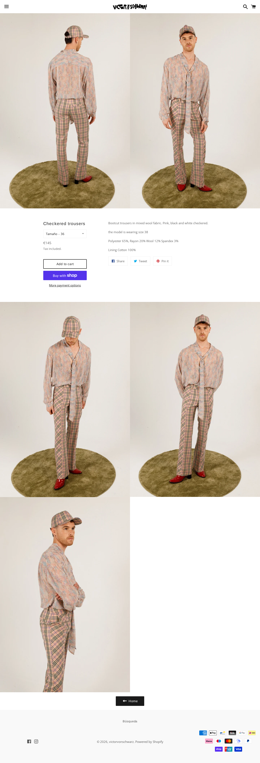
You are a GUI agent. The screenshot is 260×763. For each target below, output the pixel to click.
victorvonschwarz (121, 742)
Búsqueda (130, 721)
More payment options (65, 285)
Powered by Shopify (149, 742)
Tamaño (51, 234)
